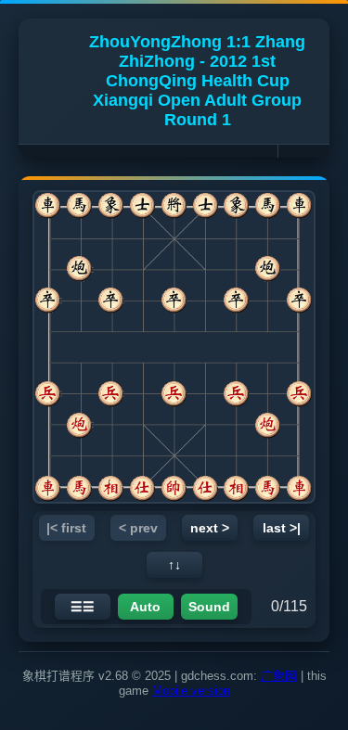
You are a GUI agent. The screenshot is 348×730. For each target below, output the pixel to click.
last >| (282, 527)
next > (209, 527)
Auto (145, 606)
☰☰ (83, 606)
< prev (138, 527)
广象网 (279, 676)
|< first (66, 527)
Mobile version (191, 691)
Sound (209, 606)
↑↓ (174, 564)
